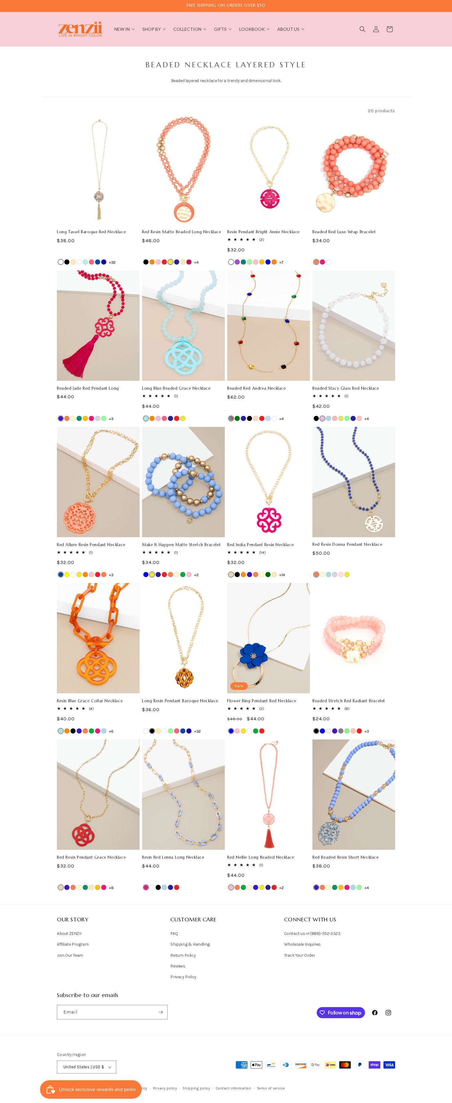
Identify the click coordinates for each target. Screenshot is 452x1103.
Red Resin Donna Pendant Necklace (347, 544)
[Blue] (268, 262)
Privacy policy (165, 1088)
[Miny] (85, 262)
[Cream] (73, 418)
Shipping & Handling (189, 944)
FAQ (174, 933)
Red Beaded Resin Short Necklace (345, 857)
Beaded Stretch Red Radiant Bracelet (348, 701)
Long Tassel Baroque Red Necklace (91, 232)
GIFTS (220, 29)
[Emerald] (237, 418)
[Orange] (152, 262)
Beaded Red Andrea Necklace (256, 388)
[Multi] (268, 418)
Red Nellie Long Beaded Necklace (260, 857)
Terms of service (270, 1088)
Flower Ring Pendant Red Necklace (261, 701)
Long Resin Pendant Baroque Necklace (180, 701)
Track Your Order (299, 955)
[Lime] (340, 418)
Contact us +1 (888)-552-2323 (312, 933)
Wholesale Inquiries (302, 944)
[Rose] (340, 574)
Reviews (177, 966)
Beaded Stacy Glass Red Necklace (345, 388)
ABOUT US (288, 29)
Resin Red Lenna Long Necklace (173, 857)
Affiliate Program (73, 944)
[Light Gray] (97, 418)
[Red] (164, 262)
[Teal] (243, 262)
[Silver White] (79, 262)
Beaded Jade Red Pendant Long (88, 388)
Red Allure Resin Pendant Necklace (91, 544)
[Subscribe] (160, 1012)
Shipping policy (196, 1088)
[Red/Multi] (231, 418)
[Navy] (176, 262)
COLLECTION (187, 29)
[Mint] (249, 262)
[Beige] (231, 574)
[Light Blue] (328, 418)
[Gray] (340, 731)
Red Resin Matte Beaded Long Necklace (181, 232)
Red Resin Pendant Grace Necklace (91, 857)
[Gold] (73, 262)
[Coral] (316, 262)
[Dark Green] (268, 574)
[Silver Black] (66, 262)
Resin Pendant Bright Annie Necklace (263, 232)
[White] (60, 262)
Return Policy (183, 955)
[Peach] (353, 731)
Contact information (233, 1088)
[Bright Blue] (146, 418)
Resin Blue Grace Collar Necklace (90, 701)
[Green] (182, 574)
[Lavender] (158, 418)
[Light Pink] (334, 418)
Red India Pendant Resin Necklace (260, 544)
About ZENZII (69, 933)
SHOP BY (151, 29)
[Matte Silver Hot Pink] (189, 262)
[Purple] (237, 262)
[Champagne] (255, 418)
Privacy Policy (183, 976)
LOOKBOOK (252, 29)
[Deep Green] (79, 418)
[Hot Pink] (322, 262)
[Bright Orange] (243, 574)
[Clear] (274, 418)
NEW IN (122, 29)
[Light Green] (347, 731)
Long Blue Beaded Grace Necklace (176, 388)
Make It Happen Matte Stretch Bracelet (181, 544)
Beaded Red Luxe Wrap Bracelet (344, 232)
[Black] (146, 262)
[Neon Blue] (103, 262)
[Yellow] (170, 262)
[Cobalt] (60, 418)
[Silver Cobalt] (97, 262)
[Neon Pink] (91, 262)
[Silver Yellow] (66, 574)
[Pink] (158, 262)
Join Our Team (70, 955)
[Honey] (261, 262)
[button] (362, 29)
